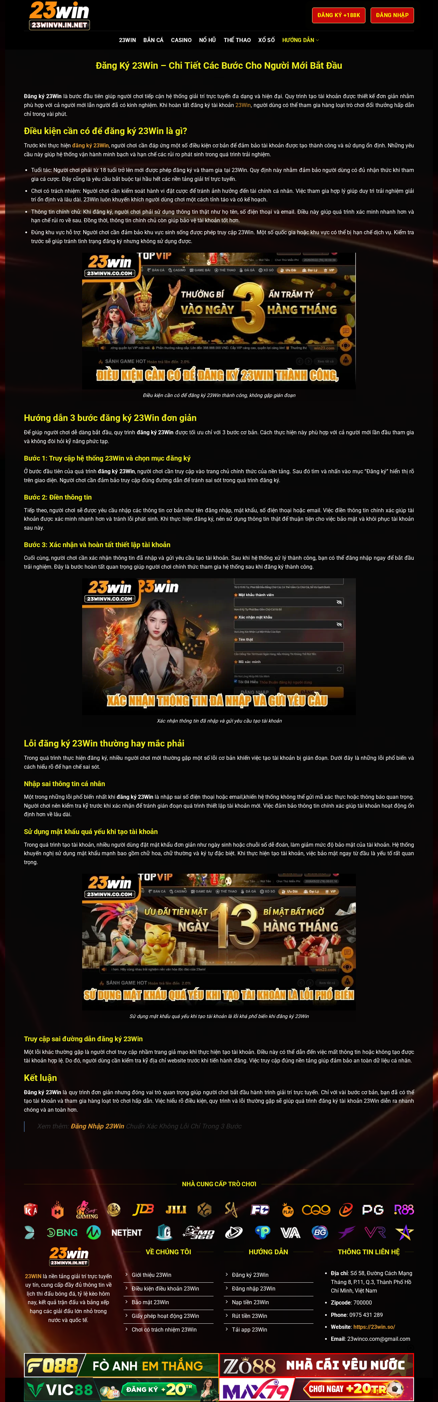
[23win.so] (58, 15)
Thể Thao (237, 40)
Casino (181, 40)
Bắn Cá (153, 40)
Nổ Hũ (207, 40)
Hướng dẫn (298, 40)
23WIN (127, 40)
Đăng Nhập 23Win (97, 1126)
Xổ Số (266, 40)
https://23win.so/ (374, 1327)
